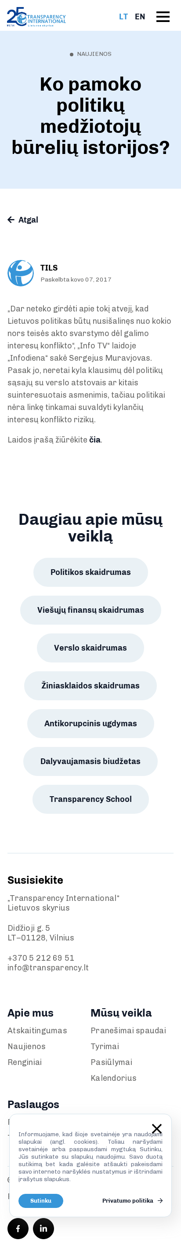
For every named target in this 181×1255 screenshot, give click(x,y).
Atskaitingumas (37, 1030)
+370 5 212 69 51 (40, 958)
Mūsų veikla (121, 1012)
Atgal (27, 220)
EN (140, 17)
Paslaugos (33, 1104)
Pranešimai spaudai (128, 1030)
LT (123, 17)
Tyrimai (104, 1046)
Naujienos (26, 1046)
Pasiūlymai (111, 1062)
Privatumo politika (128, 1200)
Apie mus (30, 1012)
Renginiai (24, 1062)
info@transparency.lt (48, 968)
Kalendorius (113, 1078)
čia (95, 440)
